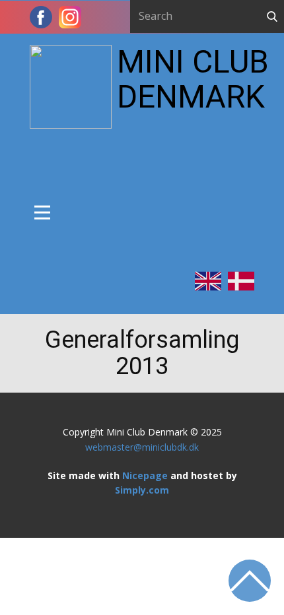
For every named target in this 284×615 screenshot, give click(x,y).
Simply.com (142, 490)
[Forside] (71, 87)
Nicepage (146, 475)
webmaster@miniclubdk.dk (142, 447)
